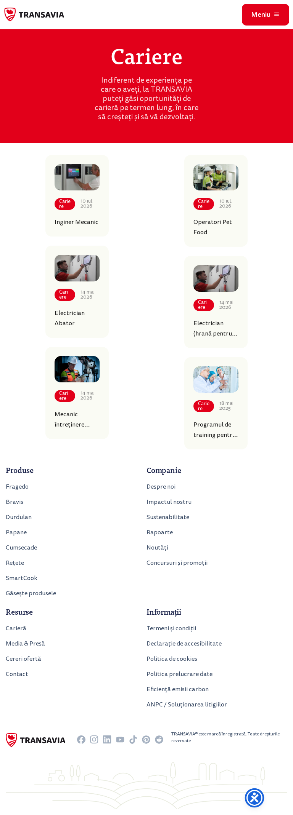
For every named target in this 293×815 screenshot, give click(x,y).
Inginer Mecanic (76, 222)
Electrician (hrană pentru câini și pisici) (212, 333)
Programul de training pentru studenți (214, 434)
